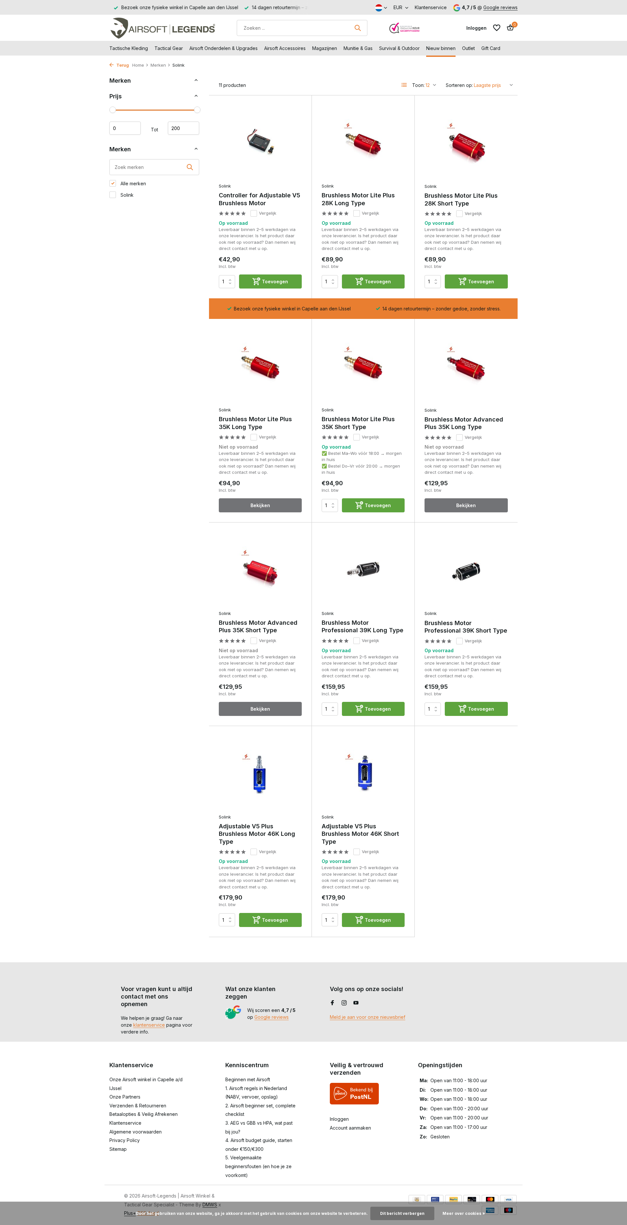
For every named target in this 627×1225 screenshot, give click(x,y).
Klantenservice (431, 7)
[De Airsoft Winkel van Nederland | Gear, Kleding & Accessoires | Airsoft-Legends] (162, 28)
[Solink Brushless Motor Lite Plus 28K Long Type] (363, 142)
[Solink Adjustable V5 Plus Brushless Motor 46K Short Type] (363, 773)
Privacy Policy (124, 1140)
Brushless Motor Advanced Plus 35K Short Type (258, 626)
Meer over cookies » (463, 1213)
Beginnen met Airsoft (247, 1079)
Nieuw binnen (441, 48)
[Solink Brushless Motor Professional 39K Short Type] (466, 569)
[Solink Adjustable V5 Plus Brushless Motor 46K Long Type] (260, 773)
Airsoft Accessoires (285, 48)
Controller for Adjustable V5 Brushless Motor (259, 199)
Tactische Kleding (128, 48)
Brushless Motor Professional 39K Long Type (362, 626)
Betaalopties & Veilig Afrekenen (143, 1114)
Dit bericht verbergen (402, 1213)
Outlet (468, 48)
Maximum (183, 128)
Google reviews (500, 7)
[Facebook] (332, 1003)
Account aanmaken (350, 1128)
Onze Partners (124, 1097)
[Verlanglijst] (496, 27)
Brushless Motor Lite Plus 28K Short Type (461, 199)
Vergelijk (267, 213)
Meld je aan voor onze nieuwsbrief (367, 1017)
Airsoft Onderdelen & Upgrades (223, 48)
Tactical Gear (168, 48)
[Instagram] (344, 1003)
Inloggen (339, 1119)
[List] (404, 85)
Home (138, 65)
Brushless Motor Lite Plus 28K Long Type (358, 199)
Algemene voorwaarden (135, 1131)
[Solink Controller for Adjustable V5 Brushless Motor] (260, 142)
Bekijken (260, 505)
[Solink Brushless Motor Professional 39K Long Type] (363, 569)
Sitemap (118, 1149)
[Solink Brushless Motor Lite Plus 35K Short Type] (363, 366)
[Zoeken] (357, 28)
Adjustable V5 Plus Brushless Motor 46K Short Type (360, 834)
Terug (122, 65)
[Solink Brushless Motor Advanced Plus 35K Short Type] (260, 569)
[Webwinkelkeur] (404, 28)
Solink (126, 195)
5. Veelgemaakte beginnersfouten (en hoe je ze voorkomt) (258, 1166)
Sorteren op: (459, 85)
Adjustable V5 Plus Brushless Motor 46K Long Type (257, 834)
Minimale (125, 128)
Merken (158, 65)
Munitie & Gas (358, 48)
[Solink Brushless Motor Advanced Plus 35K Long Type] (466, 366)
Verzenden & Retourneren (137, 1105)
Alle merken (132, 183)
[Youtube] (356, 1003)
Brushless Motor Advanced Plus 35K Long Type (464, 423)
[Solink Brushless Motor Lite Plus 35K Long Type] (260, 366)
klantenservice (149, 1025)
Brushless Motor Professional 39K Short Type (466, 627)
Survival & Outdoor (399, 48)
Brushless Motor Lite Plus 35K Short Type (358, 423)
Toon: (418, 85)
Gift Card (490, 48)
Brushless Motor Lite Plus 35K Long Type (255, 423)
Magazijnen (324, 48)
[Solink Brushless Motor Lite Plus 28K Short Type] (466, 142)
